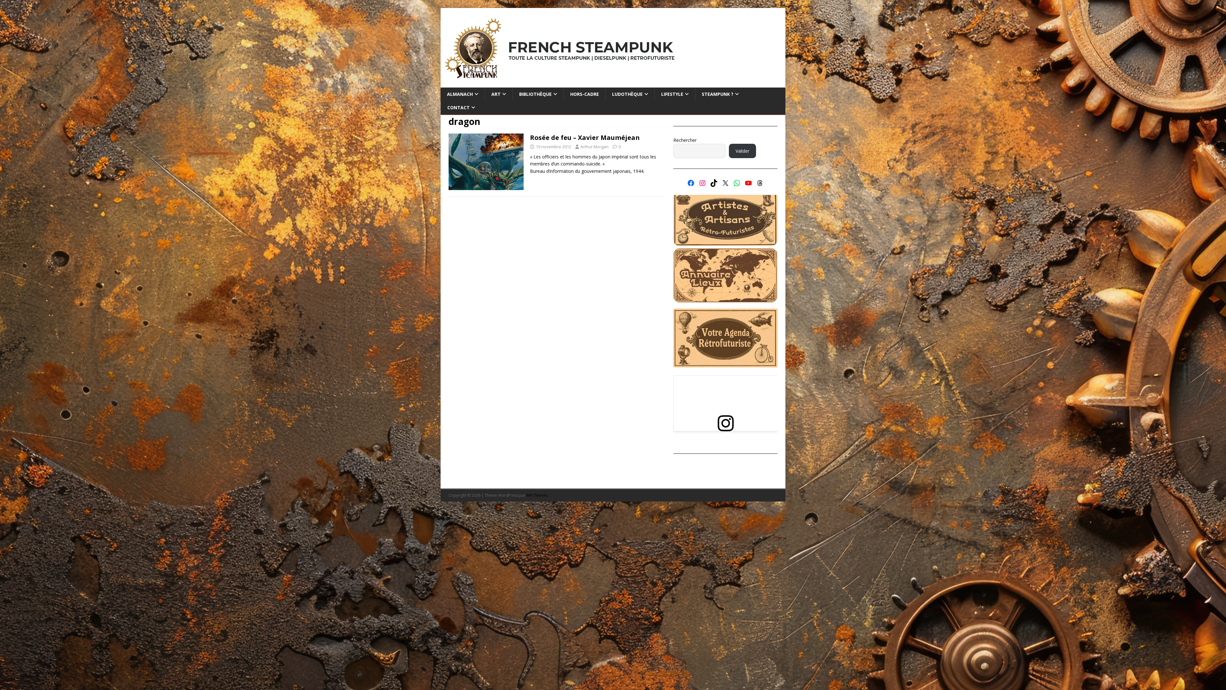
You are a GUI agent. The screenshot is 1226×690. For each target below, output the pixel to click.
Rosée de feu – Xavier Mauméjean (585, 137)
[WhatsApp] (737, 183)
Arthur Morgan (594, 147)
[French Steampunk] (613, 84)
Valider (742, 151)
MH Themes (537, 495)
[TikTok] (714, 183)
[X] (725, 183)
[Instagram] (702, 183)
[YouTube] (748, 183)
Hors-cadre (584, 94)
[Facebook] (691, 183)
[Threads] (760, 183)
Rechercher (685, 140)
